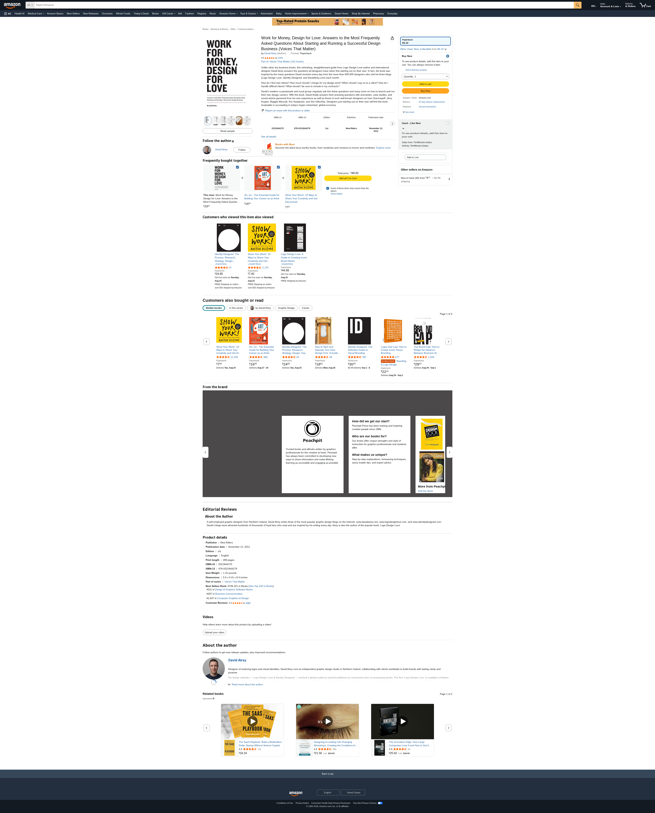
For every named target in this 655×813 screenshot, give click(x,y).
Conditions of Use (284, 803)
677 (397, 357)
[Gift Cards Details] (174, 13)
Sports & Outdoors (321, 13)
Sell (180, 13)
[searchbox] (304, 5)
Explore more (383, 147)
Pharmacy (378, 13)
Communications (245, 29)
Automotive (267, 13)
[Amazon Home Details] (237, 13)
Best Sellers (73, 13)
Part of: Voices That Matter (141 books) (282, 61)
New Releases (91, 13)
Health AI (19, 13)
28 (330, 357)
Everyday (392, 13)
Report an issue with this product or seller (287, 110)
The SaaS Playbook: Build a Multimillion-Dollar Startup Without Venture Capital (260, 744)
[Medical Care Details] (43, 13)
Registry (201, 13)
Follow (241, 149)
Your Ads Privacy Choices (365, 803)
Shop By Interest (361, 13)
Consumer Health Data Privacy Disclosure (330, 803)
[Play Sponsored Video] (252, 721)
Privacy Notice (302, 803)
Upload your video (214, 632)
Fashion (189, 13)
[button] (7, 13)
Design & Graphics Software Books (234, 589)
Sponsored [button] (207, 698)
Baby (279, 13)
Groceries (107, 13)
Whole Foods (123, 13)
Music (213, 13)
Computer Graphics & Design (233, 598)
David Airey (270, 53)
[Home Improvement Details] (308, 13)
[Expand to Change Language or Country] (595, 6)
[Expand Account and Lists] (620, 6)
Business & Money (219, 29)
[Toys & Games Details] (257, 13)
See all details (268, 136)
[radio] (425, 41)
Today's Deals (141, 13)
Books (155, 13)
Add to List (412, 157)
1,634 (431, 357)
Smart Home (341, 13)
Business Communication (229, 593)
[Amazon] (12, 5)
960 (266, 357)
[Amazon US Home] (295, 793)
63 (297, 357)
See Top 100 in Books (261, 586)
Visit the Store (425, 491)
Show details (337, 194)
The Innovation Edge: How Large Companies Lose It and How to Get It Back (409, 744)
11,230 (234, 357)
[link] (263, 178)
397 (364, 357)
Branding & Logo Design (393, 363)
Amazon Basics (55, 13)
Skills (232, 29)
